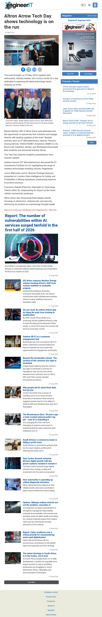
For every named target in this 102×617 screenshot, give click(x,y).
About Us (51, 606)
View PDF (70, 74)
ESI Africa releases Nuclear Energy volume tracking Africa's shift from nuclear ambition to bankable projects (39, 284)
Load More (31, 582)
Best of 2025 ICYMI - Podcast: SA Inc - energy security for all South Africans (78, 122)
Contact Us (51, 601)
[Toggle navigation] (95, 5)
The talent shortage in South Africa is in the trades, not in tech (39, 554)
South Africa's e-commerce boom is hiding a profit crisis (40, 441)
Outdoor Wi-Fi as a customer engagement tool (36, 337)
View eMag (88, 74)
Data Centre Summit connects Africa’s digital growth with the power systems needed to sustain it (40, 461)
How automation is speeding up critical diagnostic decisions (38, 481)
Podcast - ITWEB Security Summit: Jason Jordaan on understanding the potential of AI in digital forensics (78, 133)
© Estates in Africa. (51, 592)
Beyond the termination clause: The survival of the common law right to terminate (40, 360)
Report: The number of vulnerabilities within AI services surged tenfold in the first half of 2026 (31, 222)
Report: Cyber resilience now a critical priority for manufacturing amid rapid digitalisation (38, 535)
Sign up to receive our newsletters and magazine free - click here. (30, 210)
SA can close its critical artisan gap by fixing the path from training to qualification (39, 312)
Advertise (51, 610)
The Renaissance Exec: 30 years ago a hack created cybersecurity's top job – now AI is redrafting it (40, 417)
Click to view (92, 16)
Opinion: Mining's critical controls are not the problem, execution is (40, 503)
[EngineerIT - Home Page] (23, 5)
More (92, 143)
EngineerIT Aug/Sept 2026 (79, 20)
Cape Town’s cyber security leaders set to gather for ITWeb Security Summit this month (78, 111)
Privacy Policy (51, 597)
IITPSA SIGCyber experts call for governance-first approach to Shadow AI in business (78, 89)
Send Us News (51, 615)
